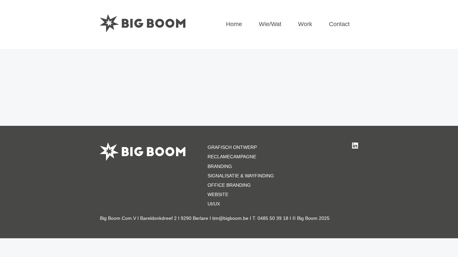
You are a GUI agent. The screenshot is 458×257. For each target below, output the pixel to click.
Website (218, 194)
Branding (220, 166)
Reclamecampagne (232, 156)
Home (234, 24)
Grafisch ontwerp (232, 147)
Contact (339, 24)
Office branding (229, 185)
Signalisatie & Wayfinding (241, 175)
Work (305, 24)
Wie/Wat (270, 24)
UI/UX (214, 203)
